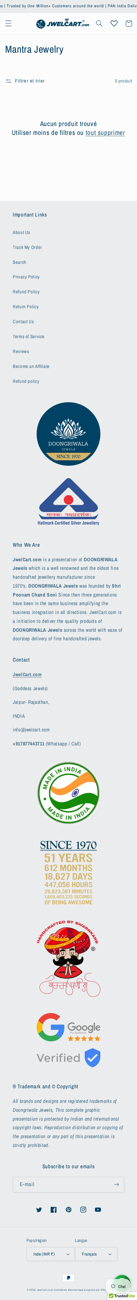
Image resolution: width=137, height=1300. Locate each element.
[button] (8, 23)
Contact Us (23, 321)
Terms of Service (29, 336)
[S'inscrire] (116, 1184)
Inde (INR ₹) (44, 1254)
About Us (21, 232)
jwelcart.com (45, 1290)
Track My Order (27, 247)
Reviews (21, 351)
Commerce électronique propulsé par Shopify (82, 1290)
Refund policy (26, 381)
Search (19, 262)
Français (89, 1254)
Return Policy (26, 306)
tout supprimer (105, 132)
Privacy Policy (26, 277)
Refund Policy (26, 292)
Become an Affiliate (31, 366)
